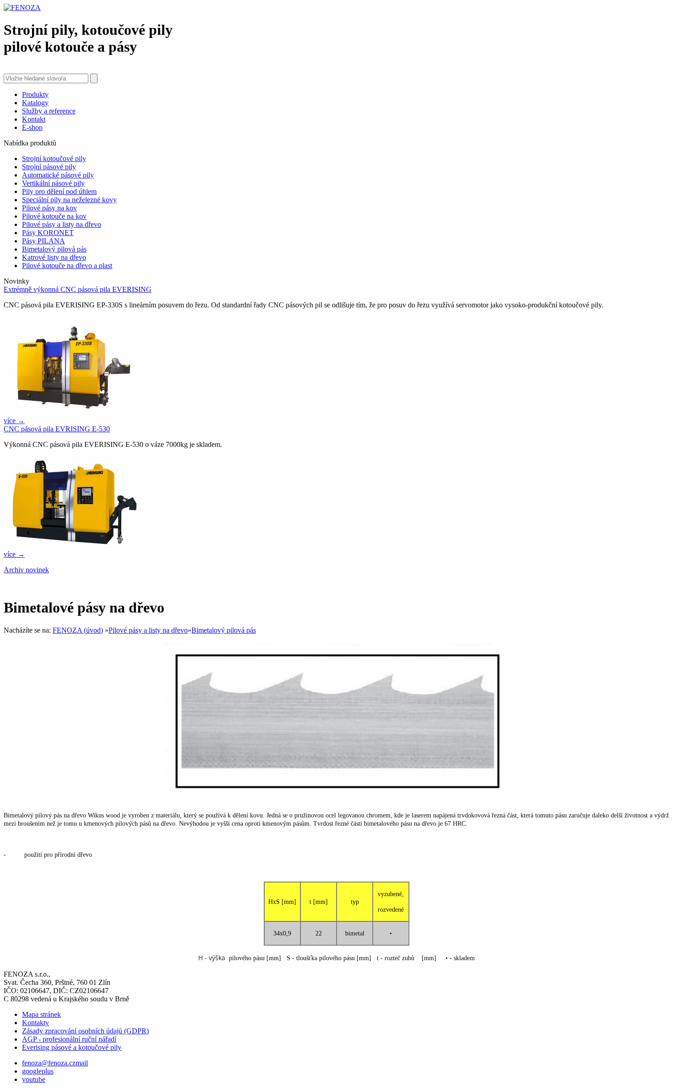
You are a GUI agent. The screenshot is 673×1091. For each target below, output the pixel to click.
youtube (33, 1079)
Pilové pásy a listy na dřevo (61, 224)
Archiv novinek (26, 570)
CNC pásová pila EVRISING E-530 (57, 429)
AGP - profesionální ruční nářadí (69, 1039)
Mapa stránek (41, 1014)
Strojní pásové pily (49, 167)
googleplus (38, 1071)
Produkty (35, 94)
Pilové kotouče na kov (54, 216)
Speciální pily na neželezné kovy (69, 200)
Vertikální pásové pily (53, 183)
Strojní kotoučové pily (54, 158)
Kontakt (33, 119)
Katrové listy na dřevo (54, 257)
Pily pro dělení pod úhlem (59, 191)
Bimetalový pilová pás (54, 249)
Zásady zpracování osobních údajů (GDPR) (85, 1031)
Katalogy (35, 103)
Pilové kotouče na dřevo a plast (67, 265)
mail (82, 1063)
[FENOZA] (22, 7)
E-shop (32, 127)
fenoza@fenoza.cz (49, 1063)
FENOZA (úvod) (78, 630)
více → (14, 421)
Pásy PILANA (43, 241)
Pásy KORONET (48, 232)
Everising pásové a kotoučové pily (71, 1047)
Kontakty (35, 1023)
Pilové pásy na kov (49, 208)
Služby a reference (49, 111)
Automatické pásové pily (58, 175)
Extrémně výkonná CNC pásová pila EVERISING (78, 289)
